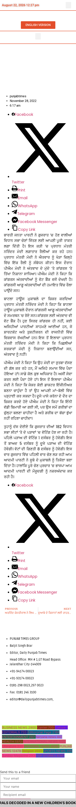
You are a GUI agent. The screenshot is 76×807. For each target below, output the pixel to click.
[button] (68, 5)
